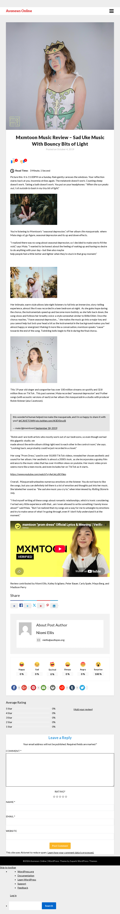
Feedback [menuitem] (23, 887)
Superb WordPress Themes (83, 861)
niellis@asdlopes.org (53, 639)
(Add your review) (83, 709)
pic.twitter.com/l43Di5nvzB (51, 420)
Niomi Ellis (45, 632)
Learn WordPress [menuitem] (27, 879)
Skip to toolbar (8, 867)
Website (11, 830)
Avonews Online (19, 11)
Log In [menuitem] (13, 895)
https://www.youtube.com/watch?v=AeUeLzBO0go (38, 474)
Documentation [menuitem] (26, 875)
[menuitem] (64, 905)
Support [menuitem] (22, 883)
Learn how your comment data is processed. (71, 852)
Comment (13, 750)
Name (10, 801)
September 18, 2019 (46, 428)
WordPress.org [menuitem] (26, 871)
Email (10, 816)
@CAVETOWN (27, 420)
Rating (60, 791)
